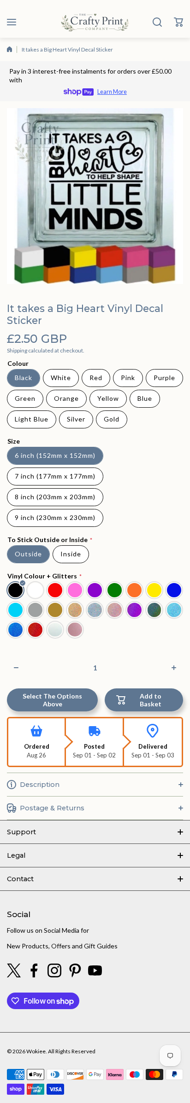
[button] (178, 22)
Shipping (17, 350)
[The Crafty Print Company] (95, 22)
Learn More (112, 91)
